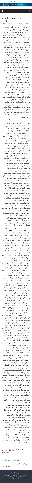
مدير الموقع (23, 23)
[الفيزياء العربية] (16, 4)
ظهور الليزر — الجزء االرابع (21, 464)
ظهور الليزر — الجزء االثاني (10, 460)
